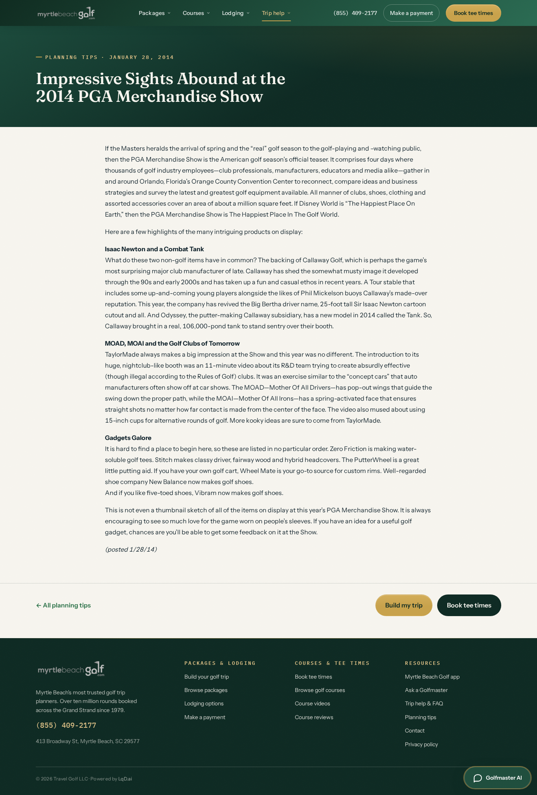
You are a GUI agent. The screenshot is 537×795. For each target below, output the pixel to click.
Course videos (312, 703)
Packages (152, 13)
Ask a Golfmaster (426, 690)
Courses (193, 13)
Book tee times (473, 13)
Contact (415, 730)
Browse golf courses (320, 690)
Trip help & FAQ (424, 703)
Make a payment (411, 13)
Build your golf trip (206, 676)
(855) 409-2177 (355, 13)
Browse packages (206, 690)
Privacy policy (421, 744)
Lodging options (204, 703)
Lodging (233, 13)
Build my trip (404, 605)
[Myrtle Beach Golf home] (66, 13)
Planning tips (71, 57)
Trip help (273, 13)
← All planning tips (63, 605)
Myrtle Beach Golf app (432, 676)
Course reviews (314, 717)
